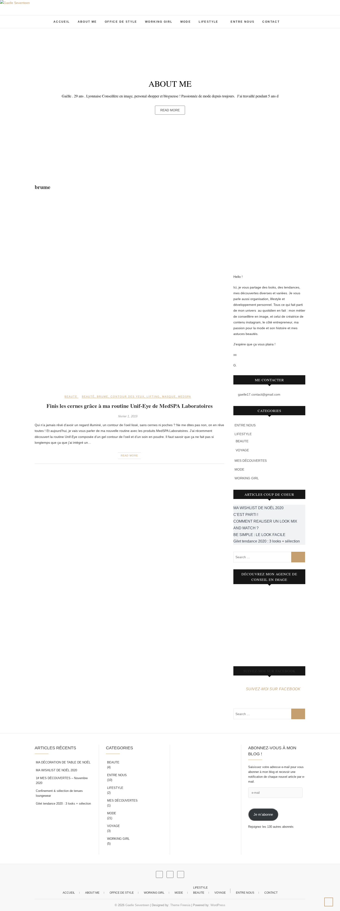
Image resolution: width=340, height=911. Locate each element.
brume (102, 396)
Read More (170, 110)
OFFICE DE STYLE (121, 21)
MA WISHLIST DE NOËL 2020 (56, 770)
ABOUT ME (87, 21)
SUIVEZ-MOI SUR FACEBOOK (269, 671)
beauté (88, 396)
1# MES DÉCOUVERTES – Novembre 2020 (62, 780)
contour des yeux (127, 396)
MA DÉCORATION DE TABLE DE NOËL (63, 762)
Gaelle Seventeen (137, 905)
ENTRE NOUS (242, 21)
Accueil (61, 21)
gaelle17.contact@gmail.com (258, 394)
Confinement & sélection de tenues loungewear (59, 793)
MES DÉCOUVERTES (251, 460)
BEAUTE (71, 396)
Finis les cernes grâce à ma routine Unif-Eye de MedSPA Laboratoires (129, 406)
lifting (153, 396)
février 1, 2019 (127, 416)
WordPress (217, 905)
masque (169, 396)
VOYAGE (242, 450)
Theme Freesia (180, 905)
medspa (184, 396)
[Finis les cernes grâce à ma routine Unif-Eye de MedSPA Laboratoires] (129, 292)
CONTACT (271, 21)
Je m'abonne (263, 814)
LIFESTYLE (208, 21)
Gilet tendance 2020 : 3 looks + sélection (63, 803)
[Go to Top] (328, 902)
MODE (185, 21)
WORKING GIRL (159, 21)
